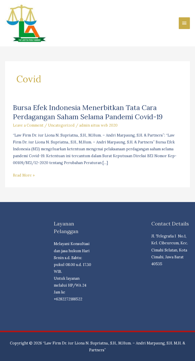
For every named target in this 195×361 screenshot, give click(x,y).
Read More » (24, 175)
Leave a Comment (28, 125)
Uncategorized (61, 125)
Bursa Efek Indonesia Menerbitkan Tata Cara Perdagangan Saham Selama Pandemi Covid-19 (88, 112)
